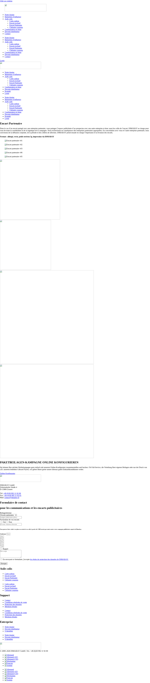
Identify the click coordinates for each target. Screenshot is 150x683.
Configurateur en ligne (13, 29)
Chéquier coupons (16, 27)
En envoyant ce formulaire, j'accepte (35, 559)
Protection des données (13, 604)
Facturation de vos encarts (9, 520)
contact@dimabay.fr (11, 498)
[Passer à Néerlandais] (10, 661)
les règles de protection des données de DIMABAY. (49, 559)
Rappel (5, 549)
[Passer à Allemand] (9, 655)
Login (7, 93)
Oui (4, 522)
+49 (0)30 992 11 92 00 (12, 493)
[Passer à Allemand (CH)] (11, 659)
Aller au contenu (6, 1)
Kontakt (8, 91)
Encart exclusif (14, 23)
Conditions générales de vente (16, 602)
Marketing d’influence (13, 17)
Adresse (3, 534)
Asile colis (8, 19)
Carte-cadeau (14, 21)
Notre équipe (9, 15)
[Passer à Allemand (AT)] (11, 657)
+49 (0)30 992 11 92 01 (12, 495)
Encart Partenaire (15, 25)
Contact (7, 34)
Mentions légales (11, 607)
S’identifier (9, 631)
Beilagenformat (5, 513)
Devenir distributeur (12, 32)
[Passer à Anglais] (8, 665)
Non (10, 522)
